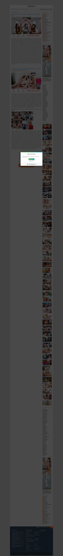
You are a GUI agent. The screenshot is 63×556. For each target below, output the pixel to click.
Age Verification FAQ (31, 161)
